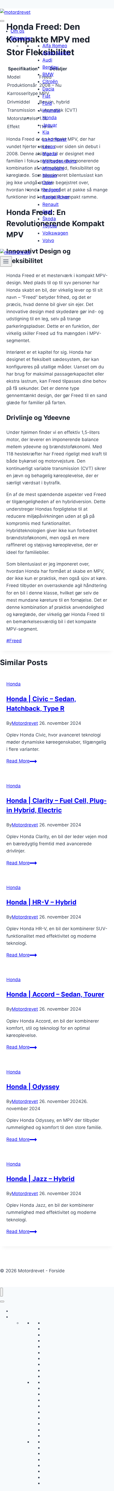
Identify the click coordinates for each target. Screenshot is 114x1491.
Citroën (50, 81)
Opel (47, 182)
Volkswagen (55, 233)
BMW (48, 74)
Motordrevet (25, 723)
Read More (21, 761)
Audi (47, 60)
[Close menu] (1, 1292)
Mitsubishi (53, 168)
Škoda (49, 218)
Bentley (50, 67)
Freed (14, 640)
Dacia (48, 89)
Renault (50, 204)
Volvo (48, 240)
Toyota (49, 226)
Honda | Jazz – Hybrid (40, 1179)
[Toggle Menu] (2, 21)
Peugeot (51, 189)
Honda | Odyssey (32, 1087)
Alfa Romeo (54, 45)
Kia (45, 132)
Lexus (48, 146)
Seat (47, 211)
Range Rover (55, 197)
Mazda (49, 153)
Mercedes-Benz (59, 161)
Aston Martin (56, 52)
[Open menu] (6, 261)
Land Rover (54, 139)
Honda (49, 117)
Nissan (49, 175)
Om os (17, 31)
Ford (47, 103)
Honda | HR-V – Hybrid (41, 902)
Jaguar (49, 125)
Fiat (46, 96)
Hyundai (51, 110)
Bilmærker (21, 38)
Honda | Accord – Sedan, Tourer (55, 994)
